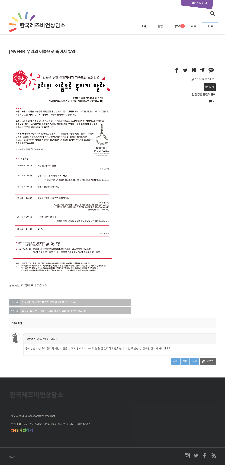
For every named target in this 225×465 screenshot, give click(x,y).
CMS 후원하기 (22, 430)
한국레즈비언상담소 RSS (213, 455)
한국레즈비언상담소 (38, 25)
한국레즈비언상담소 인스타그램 (187, 455)
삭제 (185, 361)
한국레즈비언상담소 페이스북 (204, 455)
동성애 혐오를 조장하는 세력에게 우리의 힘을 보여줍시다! (48, 310)
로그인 (12, 457)
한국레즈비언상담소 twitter (196, 455)
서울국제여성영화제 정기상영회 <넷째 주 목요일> (44, 302)
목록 (194, 361)
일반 (211, 87)
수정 (175, 361)
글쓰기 (210, 361)
